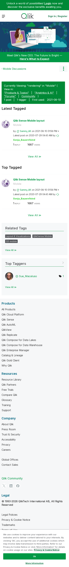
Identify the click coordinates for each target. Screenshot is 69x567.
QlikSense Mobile (42, 236)
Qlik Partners (9, 384)
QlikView (7, 329)
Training (6, 405)
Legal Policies (9, 514)
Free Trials (7, 389)
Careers (6, 449)
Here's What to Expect (34, 58)
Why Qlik (7, 365)
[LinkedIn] (11, 485)
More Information (34, 563)
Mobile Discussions (14, 68)
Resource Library (11, 379)
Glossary (7, 400)
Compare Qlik (9, 394)
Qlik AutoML (9, 324)
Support (6, 410)
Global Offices (10, 459)
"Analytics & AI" (44, 92)
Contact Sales (10, 464)
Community (28, 96)
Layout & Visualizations (18, 236)
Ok (34, 556)
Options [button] (63, 69)
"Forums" (10, 96)
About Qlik (7, 424)
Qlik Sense (8, 319)
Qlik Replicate (9, 334)
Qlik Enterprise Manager (15, 350)
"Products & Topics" (16, 92)
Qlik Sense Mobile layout (29, 120)
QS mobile (11, 241)
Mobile (33, 36)
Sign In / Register (57, 16)
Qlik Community (12, 478)
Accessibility (9, 439)
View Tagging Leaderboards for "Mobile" (34, 262)
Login (47, 3)
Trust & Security (11, 434)
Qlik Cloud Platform (13, 314)
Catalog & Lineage (12, 355)
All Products (8, 309)
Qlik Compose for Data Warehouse (22, 345)
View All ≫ (34, 156)
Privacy (6, 444)
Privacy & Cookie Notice (16, 519)
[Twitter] (4, 485)
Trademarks (8, 524)
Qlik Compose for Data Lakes (19, 340)
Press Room (9, 429)
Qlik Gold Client (10, 360)
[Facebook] (17, 485)
